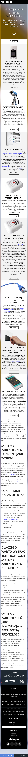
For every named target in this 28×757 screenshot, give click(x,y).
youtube (20, 744)
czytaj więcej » (14, 87)
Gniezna (8, 166)
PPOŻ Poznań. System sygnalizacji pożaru (13, 702)
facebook (12, 744)
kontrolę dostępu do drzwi (17, 361)
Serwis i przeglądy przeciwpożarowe (13, 714)
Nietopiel (6, 2)
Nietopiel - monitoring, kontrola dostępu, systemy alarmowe (14, 739)
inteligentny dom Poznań (19, 482)
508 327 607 (13, 722)
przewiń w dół (14, 33)
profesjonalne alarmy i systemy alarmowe (12, 153)
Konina (4, 166)
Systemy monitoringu (13, 692)
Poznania (9, 367)
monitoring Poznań (11, 474)
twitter (8, 744)
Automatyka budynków (13, 709)
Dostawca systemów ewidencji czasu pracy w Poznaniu (13, 695)
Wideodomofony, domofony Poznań (13, 711)
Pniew (20, 168)
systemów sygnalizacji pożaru (19, 244)
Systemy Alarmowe (13, 699)
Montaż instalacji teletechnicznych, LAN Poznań (13, 705)
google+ (16, 744)
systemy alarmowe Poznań (11, 519)
